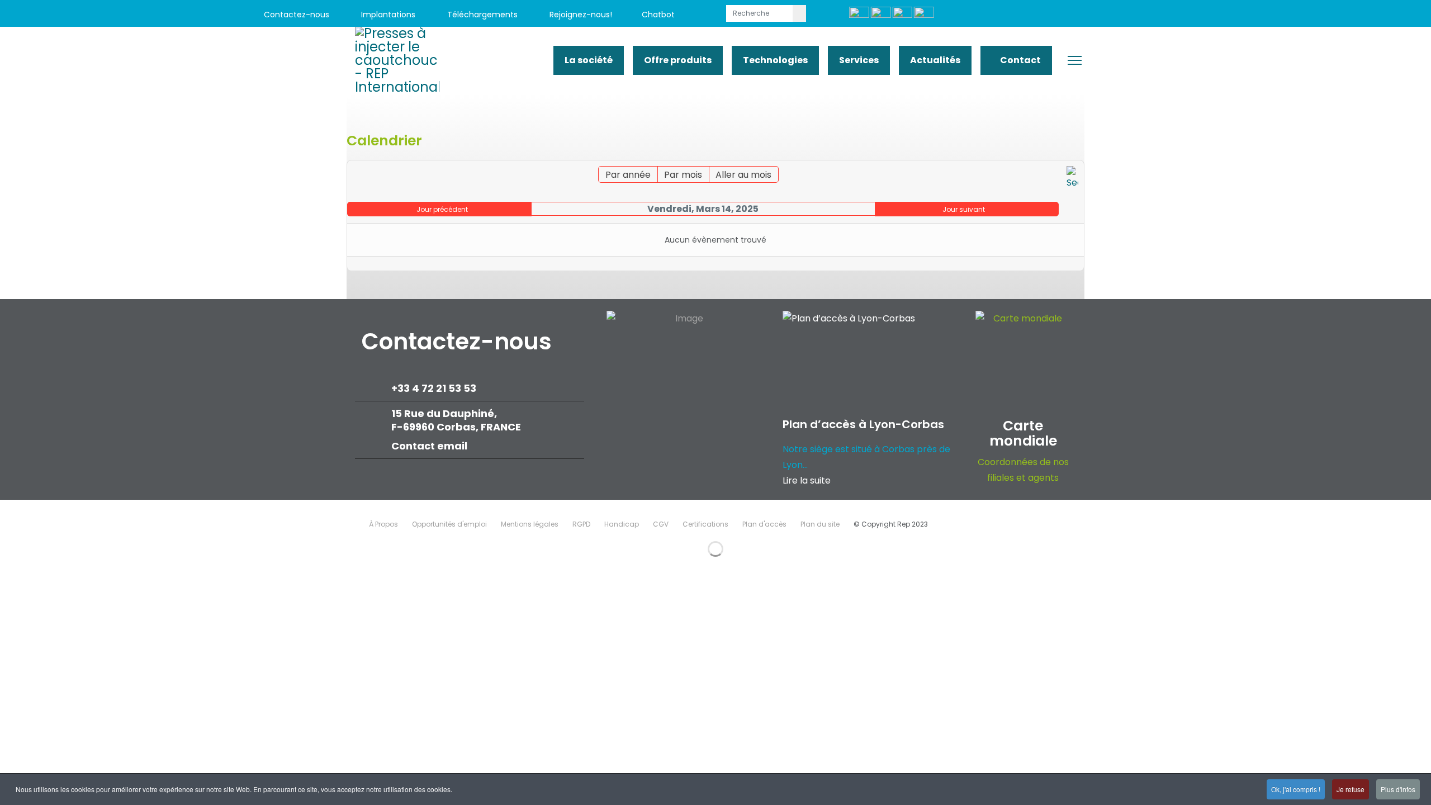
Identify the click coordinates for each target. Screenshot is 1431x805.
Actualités (935, 60)
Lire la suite (807, 480)
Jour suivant (963, 209)
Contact (1019, 60)
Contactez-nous (295, 14)
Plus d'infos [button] (1398, 789)
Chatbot (658, 14)
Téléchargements (481, 14)
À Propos (383, 524)
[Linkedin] (1238, 14)
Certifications (705, 524)
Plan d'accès (764, 524)
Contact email (430, 446)
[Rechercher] (1072, 178)
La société (589, 60)
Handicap (621, 524)
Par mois (683, 174)
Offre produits (678, 60)
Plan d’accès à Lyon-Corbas (863, 424)
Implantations (387, 14)
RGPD (581, 524)
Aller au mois (743, 174)
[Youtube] (1213, 14)
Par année (628, 174)
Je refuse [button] (1350, 789)
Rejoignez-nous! (579, 14)
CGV (661, 524)
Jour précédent (442, 209)
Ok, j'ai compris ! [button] (1295, 789)
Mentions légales (529, 524)
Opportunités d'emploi (449, 524)
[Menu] (1075, 60)
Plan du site (820, 524)
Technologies (775, 60)
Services (859, 60)
